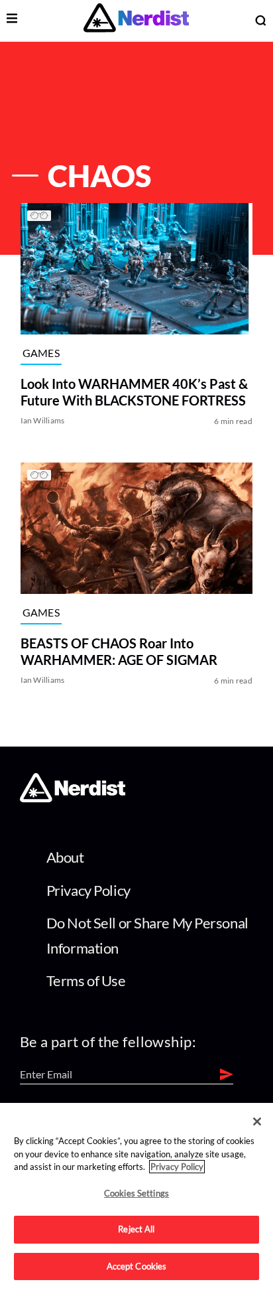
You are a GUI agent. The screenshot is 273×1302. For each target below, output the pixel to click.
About (65, 857)
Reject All (136, 1229)
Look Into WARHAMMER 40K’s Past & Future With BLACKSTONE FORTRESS (134, 392)
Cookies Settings (136, 1193)
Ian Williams (43, 421)
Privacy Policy (88, 890)
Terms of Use (86, 980)
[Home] (72, 798)
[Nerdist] (136, 20)
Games (41, 352)
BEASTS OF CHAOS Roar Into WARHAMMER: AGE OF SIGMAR (119, 651)
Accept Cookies (137, 1266)
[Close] (257, 1121)
